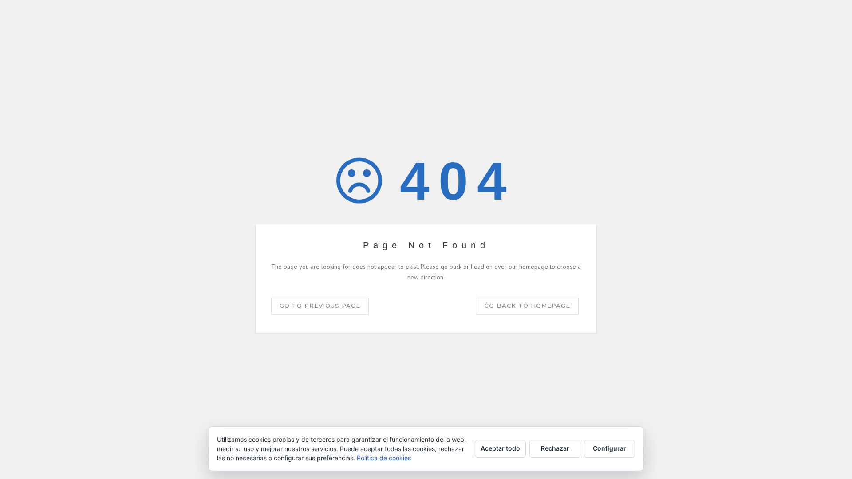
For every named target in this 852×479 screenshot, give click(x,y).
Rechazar (555, 448)
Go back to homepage (527, 305)
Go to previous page (320, 305)
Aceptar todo (500, 448)
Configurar (609, 448)
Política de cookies (384, 458)
